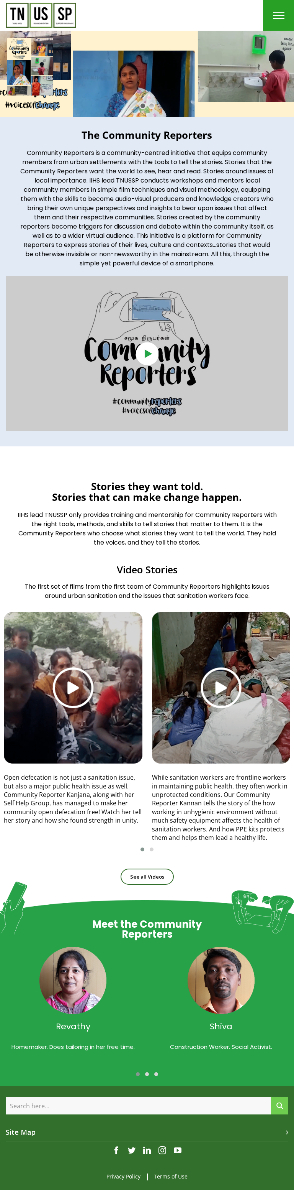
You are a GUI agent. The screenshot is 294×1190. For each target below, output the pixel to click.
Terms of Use (171, 1176)
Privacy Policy (123, 1176)
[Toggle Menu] (279, 15)
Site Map (21, 1132)
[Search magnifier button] (279, 1105)
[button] (142, 849)
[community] (147, 281)
